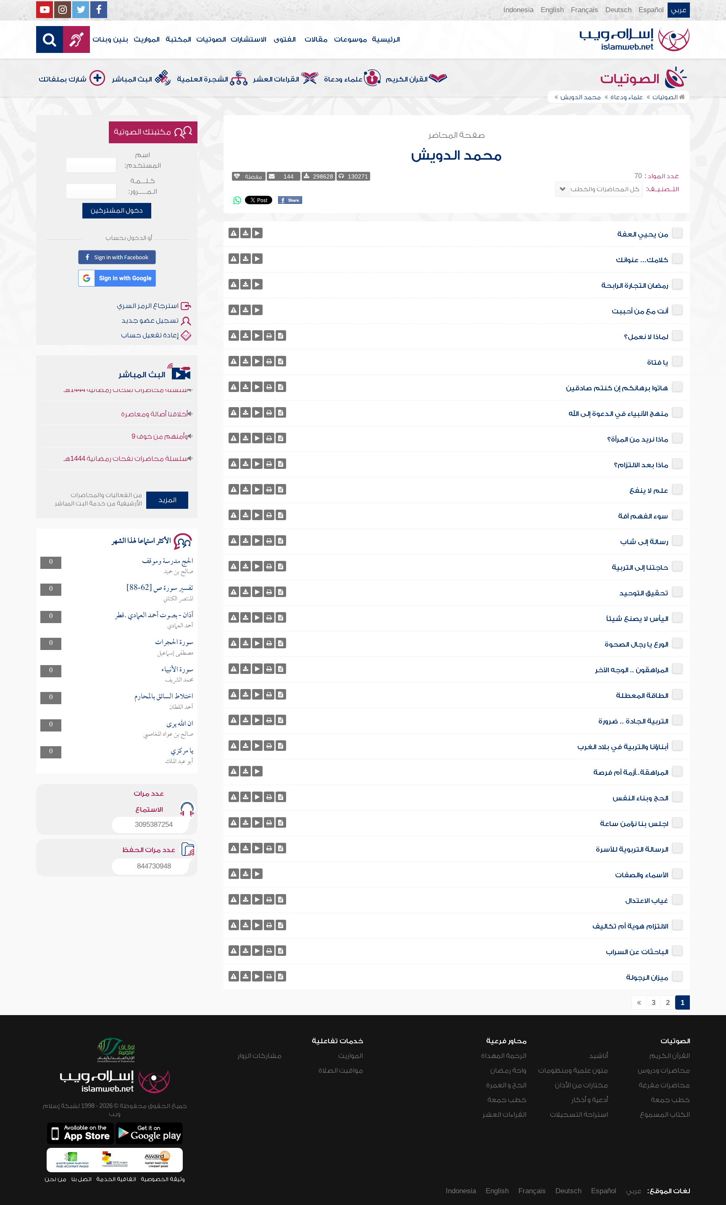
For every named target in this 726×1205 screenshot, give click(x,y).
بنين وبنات (110, 39)
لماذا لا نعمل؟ (646, 337)
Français (584, 10)
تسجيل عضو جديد (150, 320)
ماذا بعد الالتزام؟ (641, 465)
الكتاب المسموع (665, 1114)
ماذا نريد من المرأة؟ (637, 439)
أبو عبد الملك (179, 761)
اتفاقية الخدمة (116, 1179)
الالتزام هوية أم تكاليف (630, 926)
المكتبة (178, 39)
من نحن (55, 1179)
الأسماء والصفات (641, 875)
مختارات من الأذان (581, 1085)
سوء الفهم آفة (643, 516)
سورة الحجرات (174, 642)
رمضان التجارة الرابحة (634, 285)
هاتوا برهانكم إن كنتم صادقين (617, 388)
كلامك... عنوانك (642, 260)
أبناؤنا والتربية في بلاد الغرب (622, 747)
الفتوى (284, 39)
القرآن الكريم (406, 79)
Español (651, 10)
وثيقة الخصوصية (163, 1179)
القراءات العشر (276, 79)
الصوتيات (211, 39)
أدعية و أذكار (589, 1100)
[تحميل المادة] (245, 233)
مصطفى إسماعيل (175, 653)
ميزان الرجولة (647, 977)
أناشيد (598, 1056)
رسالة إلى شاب (644, 542)
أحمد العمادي (180, 626)
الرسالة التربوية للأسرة (632, 849)
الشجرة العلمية (202, 79)
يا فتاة (657, 362)
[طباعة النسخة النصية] (269, 335)
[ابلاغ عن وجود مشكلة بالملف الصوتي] (234, 233)
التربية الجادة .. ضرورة (633, 721)
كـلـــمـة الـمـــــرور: (142, 186)
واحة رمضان (508, 1070)
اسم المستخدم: (142, 160)
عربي (679, 10)
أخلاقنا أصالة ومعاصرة (154, 400)
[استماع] (257, 233)
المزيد (167, 500)
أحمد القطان (181, 707)
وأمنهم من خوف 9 (160, 422)
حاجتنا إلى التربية (640, 567)
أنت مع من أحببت (640, 311)
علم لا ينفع (648, 491)
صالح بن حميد (178, 572)
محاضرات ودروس (664, 1070)
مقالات (316, 39)
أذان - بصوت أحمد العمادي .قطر (154, 616)
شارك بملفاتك (63, 79)
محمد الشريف (179, 680)
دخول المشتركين (117, 210)
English (552, 10)
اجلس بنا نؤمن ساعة (634, 824)
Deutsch (618, 10)
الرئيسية (386, 39)
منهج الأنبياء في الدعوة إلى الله (618, 414)
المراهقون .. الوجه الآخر (631, 670)
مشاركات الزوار (259, 1056)
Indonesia (518, 10)
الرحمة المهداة (503, 1056)
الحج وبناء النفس (640, 798)
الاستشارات (248, 39)
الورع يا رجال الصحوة (636, 644)
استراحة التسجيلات (579, 1114)
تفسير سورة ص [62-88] (159, 588)
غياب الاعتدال (646, 901)
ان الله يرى (179, 724)
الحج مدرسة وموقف (167, 561)
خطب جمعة (670, 1100)
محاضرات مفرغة (664, 1085)
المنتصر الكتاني (178, 599)
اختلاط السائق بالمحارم (163, 697)
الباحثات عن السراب (637, 952)
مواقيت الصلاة (340, 1070)
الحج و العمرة (506, 1085)
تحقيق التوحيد (643, 593)
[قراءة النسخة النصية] (281, 335)
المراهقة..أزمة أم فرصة (630, 772)
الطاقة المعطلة (642, 696)
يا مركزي (182, 751)
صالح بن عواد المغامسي (168, 734)
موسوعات (350, 39)
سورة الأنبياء (177, 670)
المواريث (146, 39)
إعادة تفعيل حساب (150, 335)
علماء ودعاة (343, 79)
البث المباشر (132, 79)
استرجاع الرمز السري (148, 306)
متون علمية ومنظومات (573, 1070)
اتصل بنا (81, 1179)
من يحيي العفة (642, 234)
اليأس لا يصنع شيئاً (637, 619)
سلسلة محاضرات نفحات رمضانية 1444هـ (125, 444)
